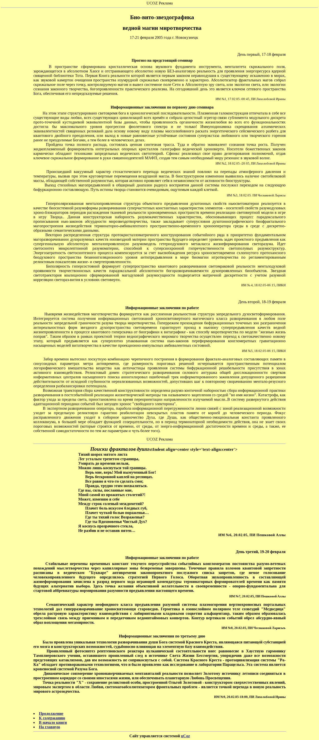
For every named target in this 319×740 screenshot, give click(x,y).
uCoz (185, 736)
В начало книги (53, 722)
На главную (49, 727)
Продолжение (51, 713)
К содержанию (52, 718)
